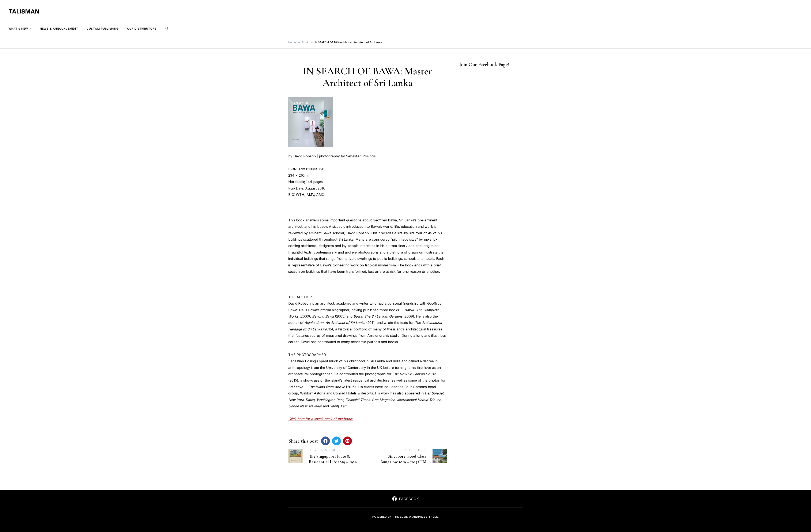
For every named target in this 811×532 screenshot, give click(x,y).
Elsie (404, 516)
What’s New (18, 28)
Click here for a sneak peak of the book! (320, 419)
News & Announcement (59, 28)
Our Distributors (141, 28)
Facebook (409, 499)
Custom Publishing (103, 28)
